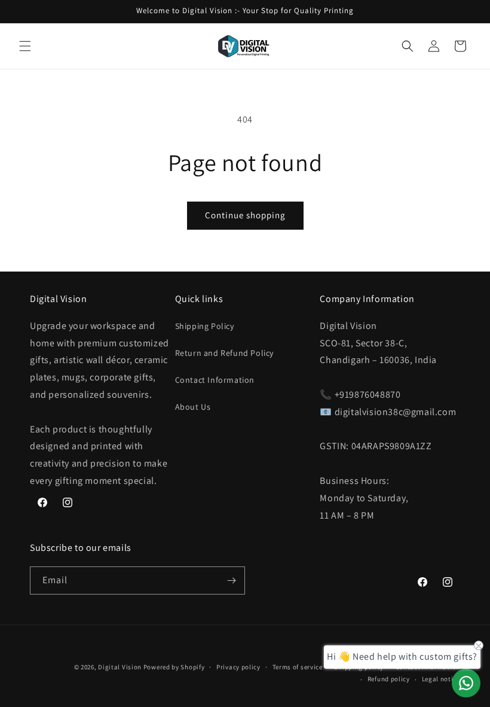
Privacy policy (238, 667)
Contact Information (215, 379)
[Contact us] (466, 683)
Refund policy (389, 679)
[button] (25, 46)
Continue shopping (245, 215)
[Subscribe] (231, 580)
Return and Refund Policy (224, 353)
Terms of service (297, 667)
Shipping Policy (204, 326)
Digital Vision (120, 667)
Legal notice (441, 679)
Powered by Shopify (174, 667)
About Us (193, 406)
